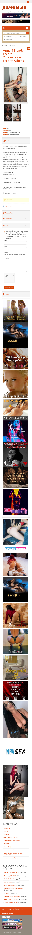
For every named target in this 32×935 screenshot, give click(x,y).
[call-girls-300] (15, 383)
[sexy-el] (15, 564)
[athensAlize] (15, 641)
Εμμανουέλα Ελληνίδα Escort (12, 840)
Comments (8, 218)
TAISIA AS (6, 893)
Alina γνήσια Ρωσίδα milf (11, 837)
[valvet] (15, 409)
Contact (7, 225)
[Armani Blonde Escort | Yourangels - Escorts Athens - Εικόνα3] (8, 117)
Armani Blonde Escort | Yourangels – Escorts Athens (13, 55)
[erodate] (15, 477)
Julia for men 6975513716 (11, 902)
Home (3, 909)
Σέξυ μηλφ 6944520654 (10, 876)
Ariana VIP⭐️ (7, 847)
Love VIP (6, 834)
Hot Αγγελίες (9, 43)
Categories (8, 909)
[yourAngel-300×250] (15, 430)
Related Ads (9, 213)
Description (8, 141)
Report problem (8, 206)
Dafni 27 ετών (8, 882)
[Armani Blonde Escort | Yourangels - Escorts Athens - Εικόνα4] (17, 117)
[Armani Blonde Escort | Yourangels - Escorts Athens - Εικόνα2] (17, 108)
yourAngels (15, 43)
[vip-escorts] (15, 334)
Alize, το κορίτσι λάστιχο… (11, 899)
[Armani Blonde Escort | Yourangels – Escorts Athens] (15, 84)
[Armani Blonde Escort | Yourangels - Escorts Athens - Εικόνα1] (8, 108)
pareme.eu (7, 28)
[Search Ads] (27, 33)
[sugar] (15, 549)
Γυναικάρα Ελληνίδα (9, 850)
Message (6, 258)
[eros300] (15, 501)
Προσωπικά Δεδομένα (7, 913)
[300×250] (15, 310)
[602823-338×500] (15, 719)
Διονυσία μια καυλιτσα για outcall (13, 888)
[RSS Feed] (28, 2)
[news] (15, 751)
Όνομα (6, 240)
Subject (6, 252)
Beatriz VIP (7, 828)
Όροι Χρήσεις (19, 909)
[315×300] (15, 454)
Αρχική (3, 43)
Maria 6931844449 (9, 879)
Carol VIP (6, 843)
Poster (6, 294)
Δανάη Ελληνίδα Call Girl (10, 872)
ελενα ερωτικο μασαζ (10, 885)
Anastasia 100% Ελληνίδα (11, 858)
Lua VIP (6, 831)
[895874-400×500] (15, 780)
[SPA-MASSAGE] (15, 667)
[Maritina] (15, 615)
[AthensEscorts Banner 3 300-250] (15, 358)
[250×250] (13, 807)
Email (5, 246)
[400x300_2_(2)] (15, 690)
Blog (14, 909)
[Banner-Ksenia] (15, 531)
